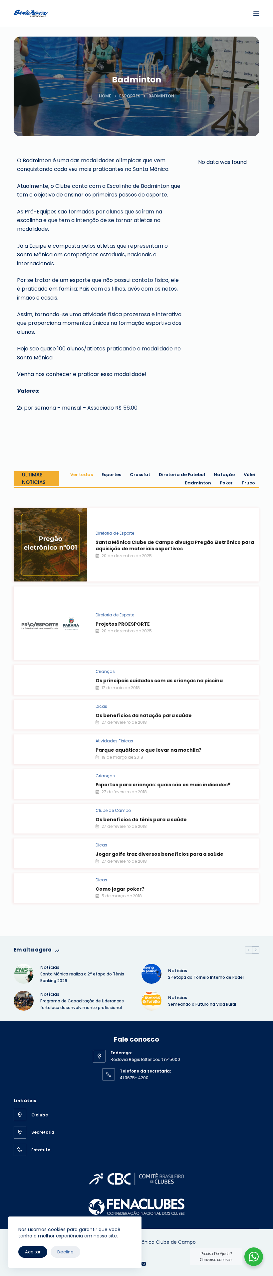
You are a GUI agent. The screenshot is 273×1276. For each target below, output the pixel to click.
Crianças (105, 671)
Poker (226, 483)
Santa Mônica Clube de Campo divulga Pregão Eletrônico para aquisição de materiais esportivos (175, 545)
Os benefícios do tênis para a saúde (141, 819)
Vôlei (249, 474)
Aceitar (33, 1252)
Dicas (101, 706)
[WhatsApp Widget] (253, 1256)
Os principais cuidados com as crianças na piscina (159, 680)
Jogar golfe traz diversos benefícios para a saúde (159, 854)
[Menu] (256, 13)
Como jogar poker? (120, 889)
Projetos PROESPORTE (123, 624)
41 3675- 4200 (134, 1078)
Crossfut (140, 474)
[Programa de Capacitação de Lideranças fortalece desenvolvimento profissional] (24, 1001)
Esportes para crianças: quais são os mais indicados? (163, 784)
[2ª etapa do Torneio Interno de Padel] (151, 974)
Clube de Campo (113, 810)
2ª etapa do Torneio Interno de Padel (206, 977)
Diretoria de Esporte (115, 533)
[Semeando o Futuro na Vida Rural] (151, 1001)
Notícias (49, 967)
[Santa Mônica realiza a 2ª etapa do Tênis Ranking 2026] (24, 974)
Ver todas (81, 474)
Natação (224, 474)
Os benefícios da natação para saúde (144, 715)
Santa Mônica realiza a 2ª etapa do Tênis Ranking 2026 (82, 977)
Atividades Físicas (114, 741)
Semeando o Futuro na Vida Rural (202, 1004)
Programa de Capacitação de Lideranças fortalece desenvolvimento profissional (82, 1004)
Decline (65, 1252)
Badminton (198, 483)
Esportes (111, 474)
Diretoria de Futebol (182, 474)
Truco (248, 483)
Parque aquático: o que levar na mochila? (148, 750)
